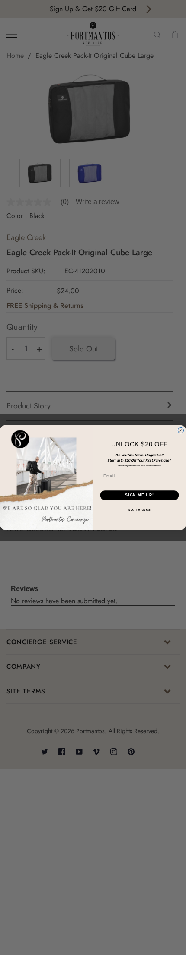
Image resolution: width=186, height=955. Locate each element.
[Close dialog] (180, 430)
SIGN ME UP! (139, 495)
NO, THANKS (139, 510)
